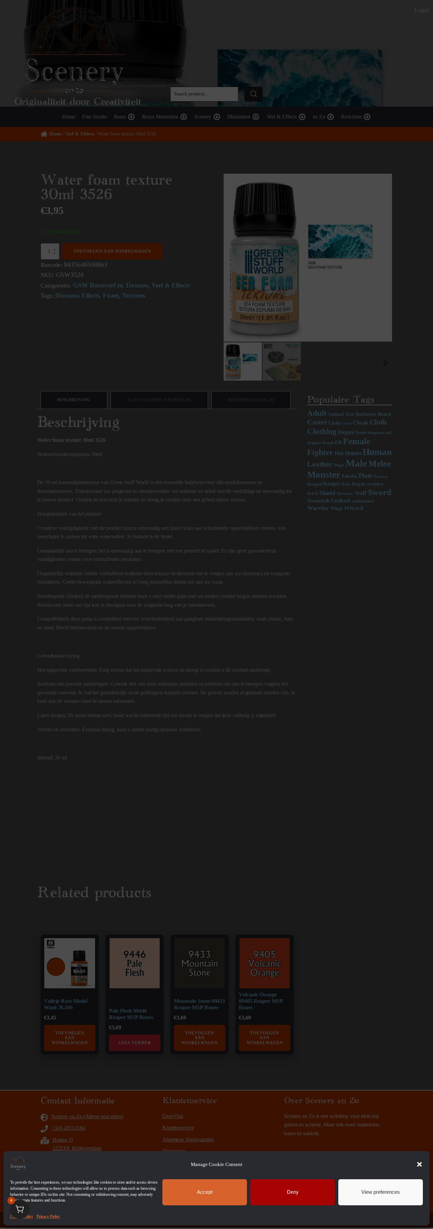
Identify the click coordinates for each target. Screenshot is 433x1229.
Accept (204, 1192)
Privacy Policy (48, 1216)
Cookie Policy (21, 1216)
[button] (419, 1164)
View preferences (380, 1192)
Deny (293, 1192)
